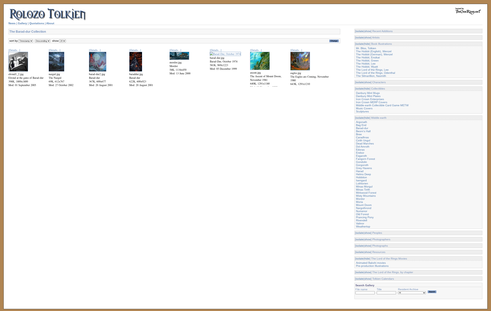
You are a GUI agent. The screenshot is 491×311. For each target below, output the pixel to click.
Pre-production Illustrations (372, 265)
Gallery (22, 23)
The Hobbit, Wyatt (367, 66)
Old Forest (362, 214)
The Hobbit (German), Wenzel (374, 54)
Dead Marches (365, 143)
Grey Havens (364, 168)
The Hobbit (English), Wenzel (373, 51)
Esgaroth (361, 155)
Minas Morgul (364, 186)
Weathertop (363, 226)
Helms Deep (363, 174)
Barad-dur (362, 128)
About (50, 23)
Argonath (361, 122)
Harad (359, 171)
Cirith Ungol (363, 140)
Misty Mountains (366, 195)
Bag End (361, 125)
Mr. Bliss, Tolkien (366, 48)
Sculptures (362, 111)
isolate (360, 31)
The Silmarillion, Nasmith (371, 75)
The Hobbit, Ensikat (368, 57)
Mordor (360, 198)
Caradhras (362, 137)
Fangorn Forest (365, 158)
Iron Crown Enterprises (370, 99)
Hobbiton (361, 177)
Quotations (36, 23)
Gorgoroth (362, 165)
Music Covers (364, 108)
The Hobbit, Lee (366, 63)
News (12, 23)
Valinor (360, 223)
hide (367, 43)
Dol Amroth (362, 146)
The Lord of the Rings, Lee (372, 69)
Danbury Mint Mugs (368, 93)
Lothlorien (362, 183)
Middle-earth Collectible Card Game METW (382, 105)
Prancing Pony (365, 217)
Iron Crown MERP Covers (371, 102)
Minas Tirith (363, 189)
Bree (359, 134)
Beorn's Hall (363, 131)
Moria (359, 201)
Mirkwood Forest (366, 192)
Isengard (361, 180)
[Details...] (14, 50)
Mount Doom (364, 205)
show (367, 31)
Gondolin (361, 161)
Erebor (360, 152)
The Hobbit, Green (367, 60)
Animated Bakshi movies (371, 262)
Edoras (360, 149)
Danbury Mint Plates (368, 96)
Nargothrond (363, 208)
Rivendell (361, 220)
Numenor (361, 211)
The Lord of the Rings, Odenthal (375, 72)
